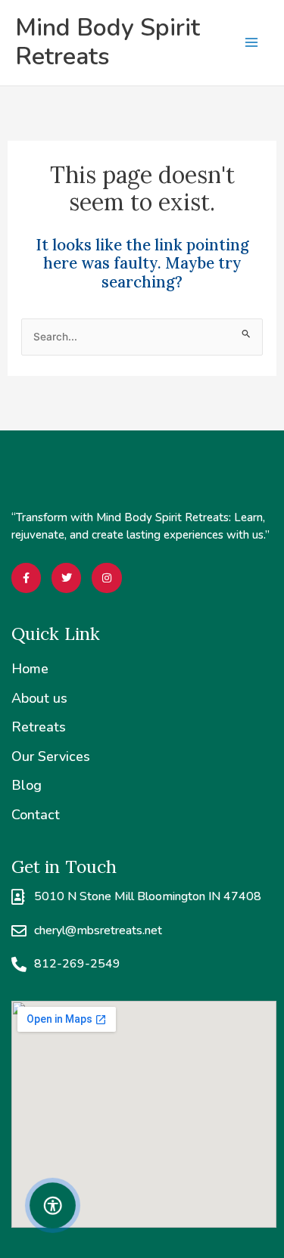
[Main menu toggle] (251, 43)
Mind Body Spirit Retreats (107, 42)
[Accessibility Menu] (53, 1205)
